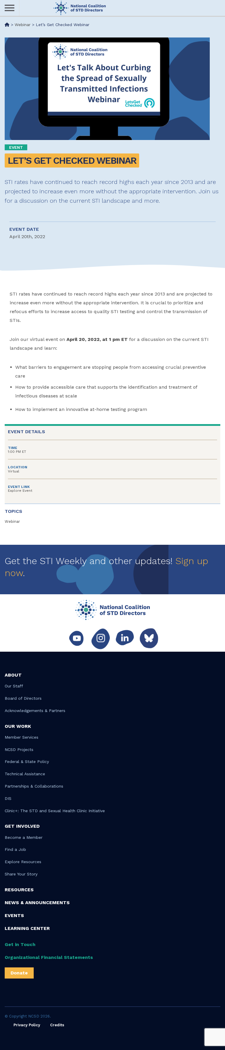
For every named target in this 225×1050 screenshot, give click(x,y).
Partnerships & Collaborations (34, 786)
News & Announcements (37, 902)
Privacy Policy (26, 1025)
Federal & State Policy (27, 761)
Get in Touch (20, 944)
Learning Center (27, 928)
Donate (19, 973)
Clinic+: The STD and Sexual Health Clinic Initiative (55, 810)
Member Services (21, 737)
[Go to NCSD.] (7, 24)
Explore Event (20, 491)
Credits (57, 1025)
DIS (8, 798)
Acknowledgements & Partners (35, 710)
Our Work (18, 726)
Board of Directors (23, 698)
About (13, 675)
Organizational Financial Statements (49, 957)
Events (14, 915)
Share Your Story (21, 874)
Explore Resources (23, 861)
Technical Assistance (25, 773)
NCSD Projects (19, 749)
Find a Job (15, 849)
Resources (19, 889)
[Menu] (9, 8)
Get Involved (22, 826)
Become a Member (23, 837)
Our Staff (14, 686)
